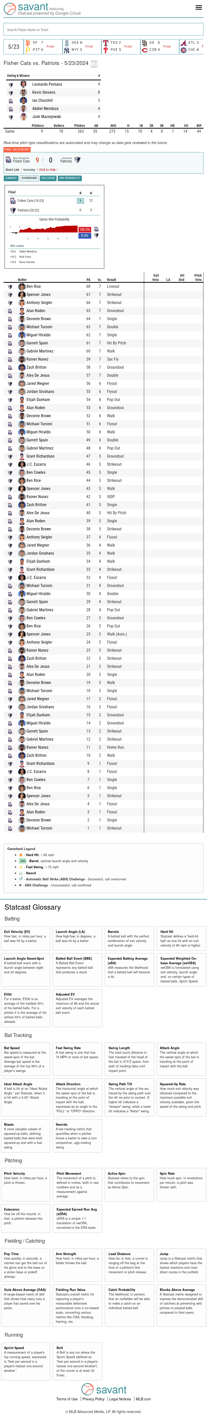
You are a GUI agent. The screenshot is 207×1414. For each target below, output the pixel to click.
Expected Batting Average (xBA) (128, 960)
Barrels (113, 931)
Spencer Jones (38, 294)
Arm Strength (66, 1254)
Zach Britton (36, 367)
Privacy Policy (94, 1398)
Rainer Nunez (37, 359)
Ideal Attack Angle (18, 1084)
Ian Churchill (42, 100)
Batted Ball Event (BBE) (74, 958)
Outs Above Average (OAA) (25, 1289)
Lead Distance (120, 1254)
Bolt (60, 1348)
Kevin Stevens (43, 92)
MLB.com (143, 1398)
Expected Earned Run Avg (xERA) (77, 1211)
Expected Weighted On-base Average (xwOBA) (179, 960)
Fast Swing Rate (68, 1048)
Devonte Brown (39, 318)
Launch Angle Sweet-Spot (24, 958)
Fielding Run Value (70, 1289)
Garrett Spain (37, 343)
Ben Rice (34, 286)
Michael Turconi (39, 326)
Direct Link (13, 170)
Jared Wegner (38, 383)
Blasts (9, 1124)
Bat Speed (12, 1048)
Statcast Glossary (33, 907)
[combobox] (103, 29)
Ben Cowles (36, 472)
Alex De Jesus (38, 375)
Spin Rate (167, 1173)
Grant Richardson (41, 456)
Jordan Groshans (40, 391)
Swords (61, 1124)
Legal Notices (120, 1398)
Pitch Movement (69, 1173)
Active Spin (116, 1173)
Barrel (34, 861)
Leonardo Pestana (47, 84)
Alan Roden (36, 310)
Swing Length (119, 1048)
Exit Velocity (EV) (17, 931)
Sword (31, 873)
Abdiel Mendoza (45, 108)
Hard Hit (32, 855)
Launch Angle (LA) (70, 931)
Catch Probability (122, 1289)
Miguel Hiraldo (38, 335)
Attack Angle (169, 1048)
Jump (164, 1254)
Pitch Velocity (14, 1173)
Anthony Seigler (39, 302)
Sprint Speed (14, 1348)
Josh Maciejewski (46, 116)
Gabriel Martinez (40, 351)
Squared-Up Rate (173, 1084)
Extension (11, 1209)
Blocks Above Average (177, 1289)
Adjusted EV (65, 994)
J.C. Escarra (36, 464)
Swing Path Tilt (120, 1084)
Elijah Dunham (38, 399)
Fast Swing (34, 867)
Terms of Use (67, 1398)
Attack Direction (68, 1084)
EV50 (8, 994)
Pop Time (11, 1254)
